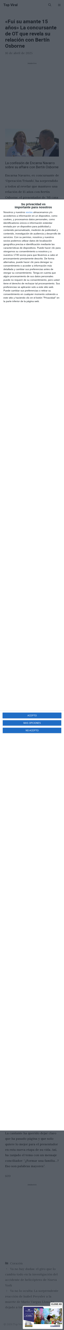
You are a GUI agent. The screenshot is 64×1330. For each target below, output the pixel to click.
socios (29, 212)
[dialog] (32, 665)
